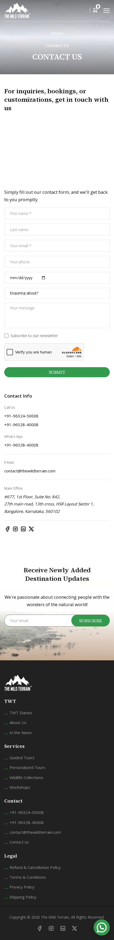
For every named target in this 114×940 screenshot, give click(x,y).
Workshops (20, 787)
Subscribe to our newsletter (34, 335)
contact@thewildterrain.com (29, 470)
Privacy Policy (22, 887)
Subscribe (90, 621)
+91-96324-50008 (21, 415)
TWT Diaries (21, 712)
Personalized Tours (27, 767)
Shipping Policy (23, 897)
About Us (18, 722)
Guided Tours (22, 757)
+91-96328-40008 (21, 424)
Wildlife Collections (26, 777)
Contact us (19, 842)
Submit (57, 372)
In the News (21, 732)
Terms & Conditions (28, 877)
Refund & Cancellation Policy (35, 867)
